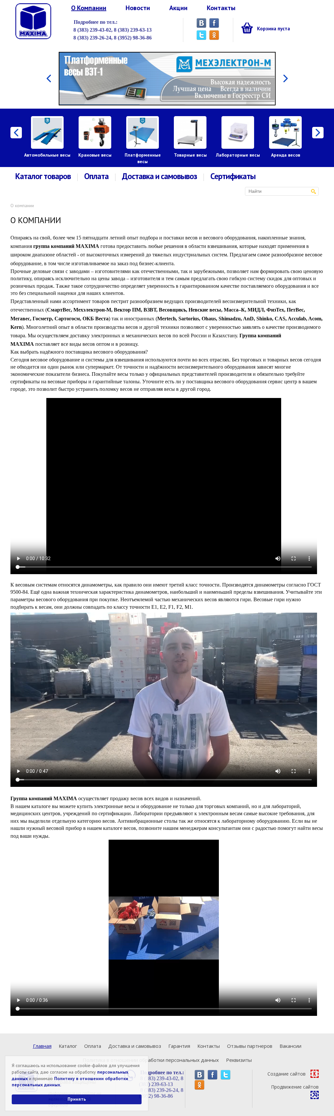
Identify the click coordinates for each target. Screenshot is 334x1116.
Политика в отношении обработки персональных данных (151, 1060)
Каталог (68, 1046)
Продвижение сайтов (295, 1087)
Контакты (221, 8)
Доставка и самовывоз (159, 176)
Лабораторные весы (238, 155)
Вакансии (290, 1046)
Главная (42, 1046)
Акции (178, 8)
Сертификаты (232, 176)
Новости (138, 8)
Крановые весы (95, 155)
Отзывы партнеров (249, 1046)
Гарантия (179, 1046)
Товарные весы (190, 155)
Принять (77, 1099)
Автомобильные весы (47, 155)
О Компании (88, 8)
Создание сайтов (286, 1074)
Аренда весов (285, 155)
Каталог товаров (43, 176)
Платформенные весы (143, 158)
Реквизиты (239, 1060)
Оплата (96, 176)
